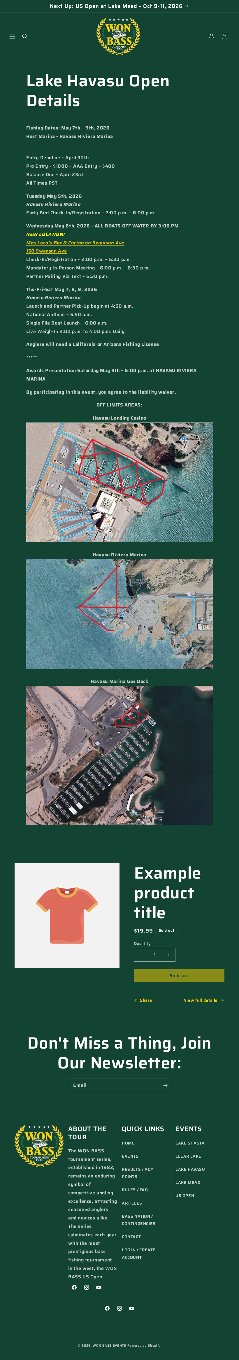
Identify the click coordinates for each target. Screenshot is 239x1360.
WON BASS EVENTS (109, 1345)
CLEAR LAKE (188, 1156)
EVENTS (130, 1156)
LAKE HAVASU (190, 1169)
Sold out (179, 975)
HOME (128, 1143)
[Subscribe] (165, 1085)
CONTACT (131, 1236)
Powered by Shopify (144, 1345)
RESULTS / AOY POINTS (138, 1173)
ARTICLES (132, 1203)
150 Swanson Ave (46, 251)
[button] (12, 36)
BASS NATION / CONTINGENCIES (139, 1220)
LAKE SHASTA (190, 1143)
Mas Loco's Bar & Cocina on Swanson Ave (75, 242)
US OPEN (184, 1195)
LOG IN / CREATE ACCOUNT (139, 1253)
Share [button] (146, 1000)
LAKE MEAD (188, 1182)
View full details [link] (200, 1000)
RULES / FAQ (135, 1190)
